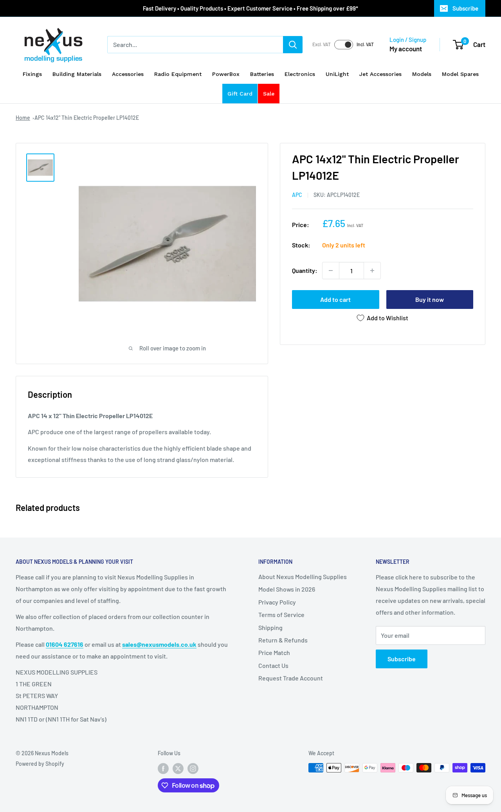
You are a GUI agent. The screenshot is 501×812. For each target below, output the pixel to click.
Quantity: (304, 270)
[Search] (293, 44)
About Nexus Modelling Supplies (302, 576)
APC (297, 194)
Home (23, 117)
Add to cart (335, 299)
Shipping (270, 627)
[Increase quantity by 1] (372, 270)
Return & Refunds (283, 640)
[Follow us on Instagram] (192, 768)
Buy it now (429, 299)
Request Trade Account (290, 678)
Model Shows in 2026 (286, 589)
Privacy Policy (277, 602)
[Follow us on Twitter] (178, 768)
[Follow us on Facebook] (163, 768)
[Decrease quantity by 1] (331, 270)
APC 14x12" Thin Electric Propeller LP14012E (86, 117)
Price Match (274, 652)
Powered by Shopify (40, 763)
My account (405, 48)
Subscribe (465, 8)
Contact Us (273, 665)
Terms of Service (281, 614)
